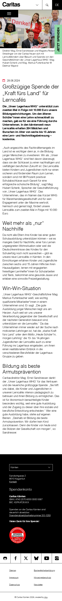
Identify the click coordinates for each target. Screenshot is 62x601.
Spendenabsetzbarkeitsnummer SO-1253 (30, 515)
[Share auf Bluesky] (36, 558)
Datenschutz (14, 584)
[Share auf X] (26, 558)
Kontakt (13, 481)
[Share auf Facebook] (16, 558)
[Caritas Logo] (11, 4)
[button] (31, 5)
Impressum (14, 577)
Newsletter (38, 584)
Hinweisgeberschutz (42, 577)
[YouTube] (46, 558)
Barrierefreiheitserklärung (44, 570)
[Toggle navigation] (9, 13)
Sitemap (12, 570)
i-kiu (46, 597)
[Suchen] (48, 5)
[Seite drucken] (5, 558)
